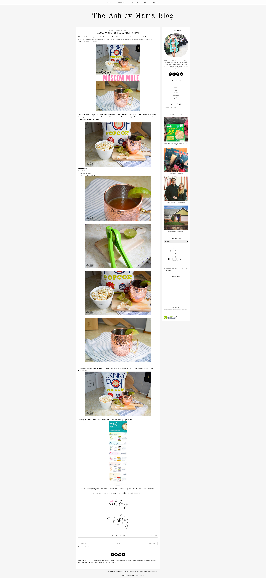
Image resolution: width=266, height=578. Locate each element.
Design (156, 2)
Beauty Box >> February (176, 174)
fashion (176, 92)
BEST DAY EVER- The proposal (176, 203)
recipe (155, 535)
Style (176, 90)
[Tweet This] (116, 536)
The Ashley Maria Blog (133, 16)
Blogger (156, 571)
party (175, 98)
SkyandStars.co (139, 575)
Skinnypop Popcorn (90, 41)
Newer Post (83, 543)
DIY (145, 2)
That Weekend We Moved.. (176, 231)
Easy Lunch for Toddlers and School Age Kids (176, 144)
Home (109, 2)
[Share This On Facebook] (112, 536)
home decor (176, 95)
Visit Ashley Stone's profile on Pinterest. (176, 309)
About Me (121, 2)
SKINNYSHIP (138, 493)
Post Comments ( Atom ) (91, 547)
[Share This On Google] (124, 536)
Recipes (135, 2)
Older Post (152, 543)
